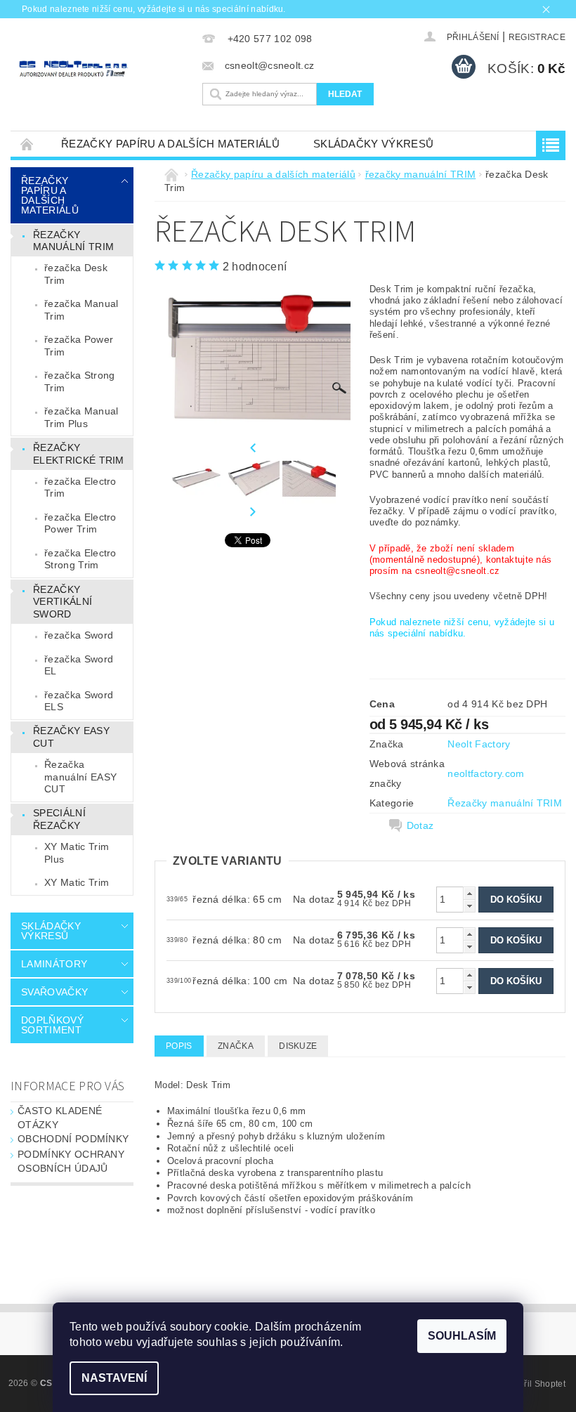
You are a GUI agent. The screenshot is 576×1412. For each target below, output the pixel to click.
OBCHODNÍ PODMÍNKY (73, 1138)
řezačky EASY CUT (71, 737)
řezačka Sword (78, 635)
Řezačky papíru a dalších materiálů (170, 144)
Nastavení (114, 1378)
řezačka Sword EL (78, 665)
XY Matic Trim (76, 882)
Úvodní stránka (27, 143)
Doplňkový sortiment (52, 1024)
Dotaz (420, 825)
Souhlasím (462, 1336)
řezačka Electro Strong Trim (80, 559)
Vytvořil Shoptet (533, 1384)
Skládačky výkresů (373, 144)
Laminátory (54, 963)
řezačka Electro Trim (80, 487)
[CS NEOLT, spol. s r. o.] (103, 69)
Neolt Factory (478, 744)
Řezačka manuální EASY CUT (80, 777)
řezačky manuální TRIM (73, 241)
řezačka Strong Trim (79, 381)
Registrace (537, 37)
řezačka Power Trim (78, 346)
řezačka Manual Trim (81, 310)
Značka (236, 1046)
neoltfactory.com (485, 773)
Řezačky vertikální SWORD (62, 602)
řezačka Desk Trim (75, 274)
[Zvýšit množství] (469, 893)
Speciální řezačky (59, 819)
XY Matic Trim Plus (76, 853)
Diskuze (298, 1046)
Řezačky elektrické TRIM (78, 454)
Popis (179, 1046)
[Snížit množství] (469, 906)
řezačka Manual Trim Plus (81, 417)
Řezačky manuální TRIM (504, 803)
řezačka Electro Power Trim (80, 523)
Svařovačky (54, 992)
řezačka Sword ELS (78, 701)
